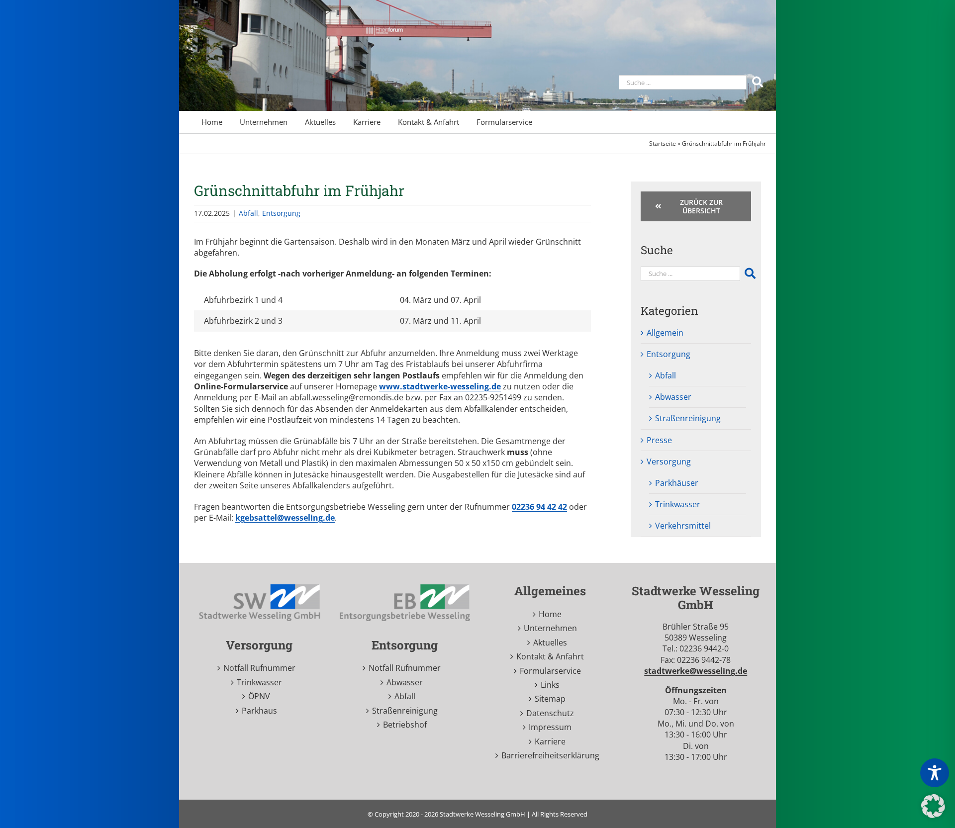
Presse (659, 440)
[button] (933, 806)
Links (550, 684)
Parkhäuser (676, 482)
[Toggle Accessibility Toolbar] (934, 772)
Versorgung (669, 461)
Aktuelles (550, 642)
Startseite (662, 143)
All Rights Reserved (559, 814)
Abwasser (673, 396)
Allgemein (665, 332)
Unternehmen (550, 628)
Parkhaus (259, 710)
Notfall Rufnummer (259, 667)
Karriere (550, 741)
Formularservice (550, 670)
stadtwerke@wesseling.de (695, 670)
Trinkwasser (677, 504)
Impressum (550, 727)
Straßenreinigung (688, 418)
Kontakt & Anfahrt (550, 656)
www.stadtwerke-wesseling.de (440, 386)
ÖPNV (259, 696)
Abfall (248, 213)
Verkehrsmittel (683, 525)
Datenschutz (550, 713)
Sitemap (550, 698)
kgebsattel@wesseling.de (285, 517)
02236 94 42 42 (539, 506)
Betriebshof (405, 724)
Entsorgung (281, 213)
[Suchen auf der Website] (759, 81)
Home (550, 614)
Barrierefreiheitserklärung (550, 755)
